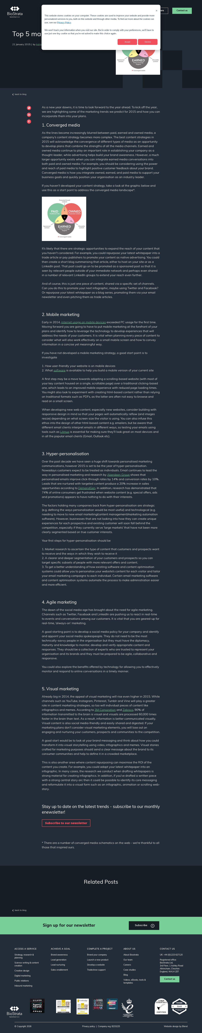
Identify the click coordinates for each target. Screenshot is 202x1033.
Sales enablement (59, 970)
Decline (148, 42)
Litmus (64, 432)
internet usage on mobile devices (83, 322)
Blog (125, 975)
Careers (127, 965)
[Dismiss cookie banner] (156, 10)
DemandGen (87, 488)
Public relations (21, 981)
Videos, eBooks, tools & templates (134, 981)
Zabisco (128, 710)
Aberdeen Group (118, 475)
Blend (185, 1026)
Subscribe (141, 925)
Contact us (182, 11)
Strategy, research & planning (24, 956)
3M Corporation (105, 710)
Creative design (21, 971)
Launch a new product (97, 960)
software (60, 370)
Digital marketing (22, 976)
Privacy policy (88, 1026)
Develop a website (96, 965)
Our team (127, 960)
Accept (127, 42)
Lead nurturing (58, 965)
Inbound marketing (23, 986)
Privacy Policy (64, 22)
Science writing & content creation (26, 964)
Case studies (129, 970)
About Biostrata (131, 955)
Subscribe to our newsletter (66, 823)
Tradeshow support (96, 970)
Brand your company (97, 955)
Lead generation (58, 960)
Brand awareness (59, 955)
